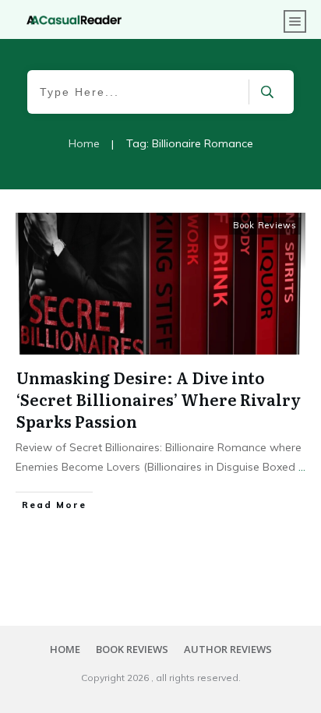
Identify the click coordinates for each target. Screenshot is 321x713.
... (301, 467)
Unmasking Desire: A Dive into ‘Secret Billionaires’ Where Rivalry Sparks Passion (158, 398)
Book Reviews (265, 225)
